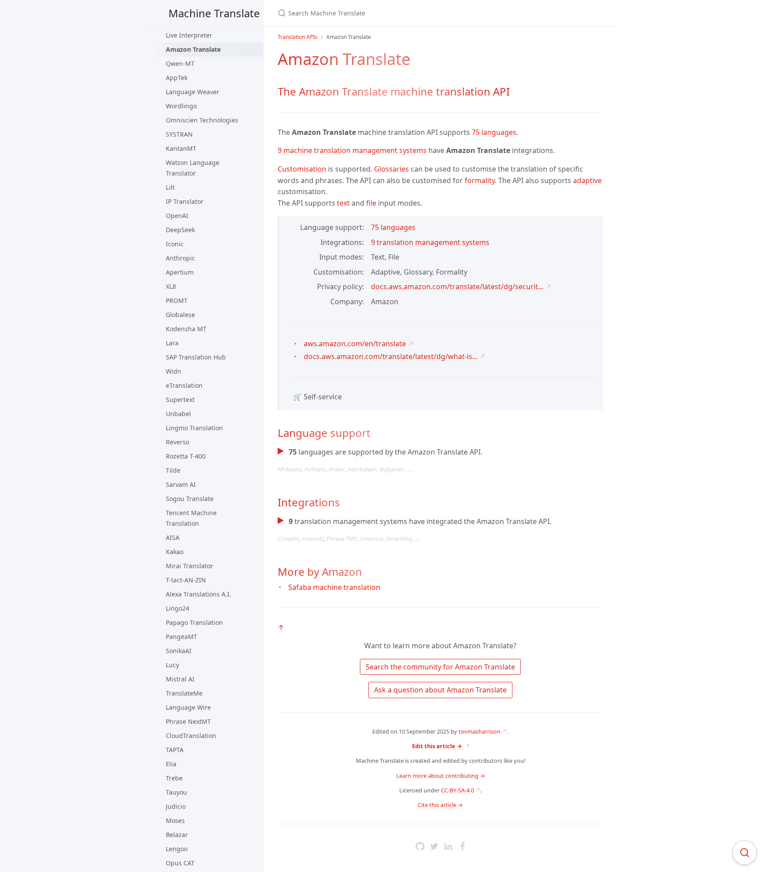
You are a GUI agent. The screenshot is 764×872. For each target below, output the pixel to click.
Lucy (172, 665)
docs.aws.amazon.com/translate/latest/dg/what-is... (391, 356)
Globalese (180, 314)
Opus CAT (180, 863)
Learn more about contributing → (440, 776)
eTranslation (184, 385)
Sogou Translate (190, 498)
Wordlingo (181, 106)
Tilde (173, 470)
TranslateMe (184, 693)
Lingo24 (177, 608)
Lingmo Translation (194, 428)
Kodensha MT (186, 329)
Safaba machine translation (334, 587)
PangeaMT (181, 636)
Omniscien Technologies (202, 120)
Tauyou (176, 792)
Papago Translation (194, 622)
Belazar (177, 834)
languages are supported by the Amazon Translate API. (380, 460)
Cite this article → (440, 805)
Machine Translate (214, 13)
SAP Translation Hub (196, 357)
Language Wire (188, 707)
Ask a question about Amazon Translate (440, 690)
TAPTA (174, 750)
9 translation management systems (430, 242)
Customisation (302, 169)
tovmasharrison (479, 731)
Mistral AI (180, 679)
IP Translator (184, 201)
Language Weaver (192, 92)
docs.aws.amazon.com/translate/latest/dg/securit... (457, 286)
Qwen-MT (180, 63)
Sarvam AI (181, 484)
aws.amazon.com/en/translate (355, 343)
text (343, 203)
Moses (175, 820)
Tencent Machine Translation (191, 518)
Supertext (180, 399)
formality (480, 180)
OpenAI (177, 215)
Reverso (177, 442)
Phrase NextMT (188, 721)
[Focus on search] (744, 852)
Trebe (174, 778)
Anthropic (180, 258)
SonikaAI (178, 650)
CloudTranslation (191, 735)
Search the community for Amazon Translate (440, 667)
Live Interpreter (189, 35)
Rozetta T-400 (186, 456)
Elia (171, 764)
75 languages (494, 132)
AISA (173, 537)
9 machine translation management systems (352, 150)
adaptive (587, 180)
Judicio (176, 806)
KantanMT (181, 148)
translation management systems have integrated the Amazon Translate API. (414, 529)
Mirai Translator (189, 566)
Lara (172, 343)
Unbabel (178, 413)
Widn (173, 371)
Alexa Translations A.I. (198, 594)
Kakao (174, 551)
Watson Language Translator (192, 167)
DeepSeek (180, 230)
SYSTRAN (179, 134)
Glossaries (391, 169)
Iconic (174, 244)
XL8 (171, 286)
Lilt (170, 187)
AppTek (176, 77)
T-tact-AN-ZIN (186, 580)
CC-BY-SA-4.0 (457, 790)
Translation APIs (297, 37)
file (371, 203)
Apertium (180, 272)
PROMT (176, 300)
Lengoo (176, 849)
